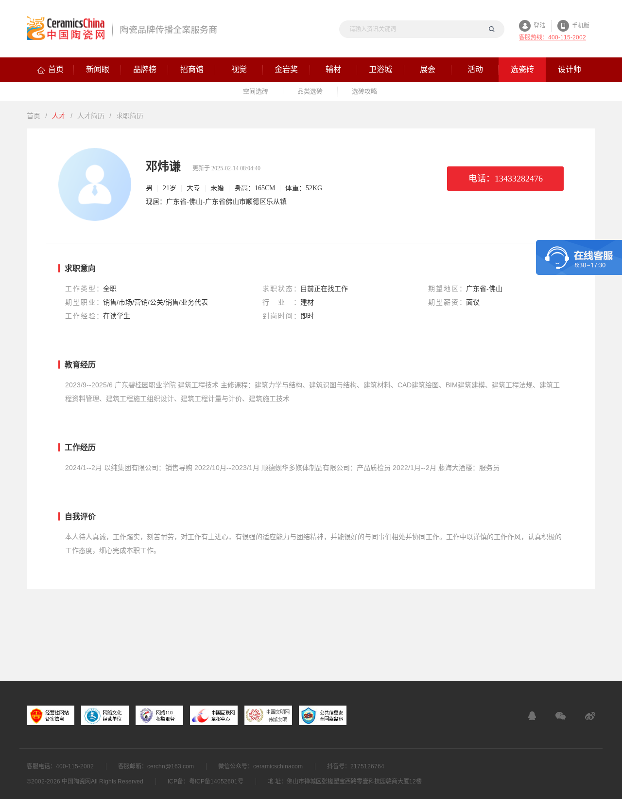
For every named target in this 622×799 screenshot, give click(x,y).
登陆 (539, 25)
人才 (59, 116)
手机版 (580, 25)
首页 (33, 116)
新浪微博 (590, 715)
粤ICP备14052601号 (216, 781)
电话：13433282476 (505, 178)
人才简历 (90, 116)
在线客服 (532, 715)
